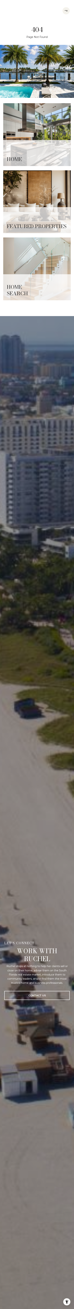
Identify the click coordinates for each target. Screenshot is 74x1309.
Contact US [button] (37, 995)
